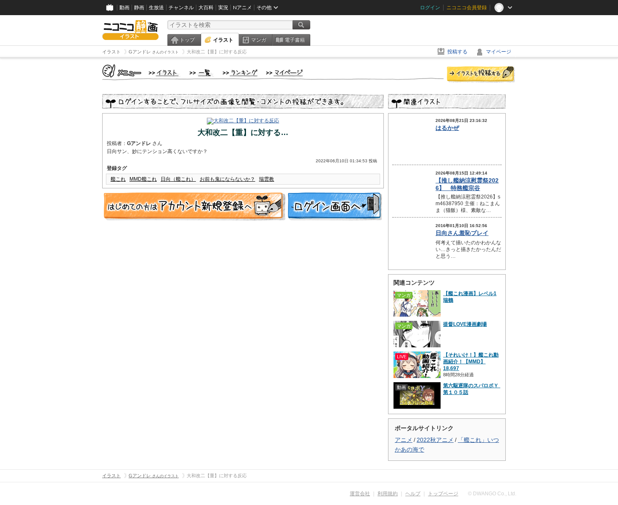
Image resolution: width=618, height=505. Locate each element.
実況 (223, 7)
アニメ (403, 439)
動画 (124, 7)
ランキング (240, 73)
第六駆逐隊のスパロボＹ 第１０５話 (471, 389)
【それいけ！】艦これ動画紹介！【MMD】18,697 (471, 361)
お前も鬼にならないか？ (227, 179)
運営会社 (360, 494)
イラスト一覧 (201, 73)
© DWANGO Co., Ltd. (492, 494)
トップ (187, 40)
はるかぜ (447, 127)
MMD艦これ (143, 179)
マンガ (258, 40)
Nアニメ (242, 7)
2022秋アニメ (435, 439)
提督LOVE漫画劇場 (465, 324)
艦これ (118, 179)
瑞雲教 (266, 179)
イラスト (223, 40)
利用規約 (388, 494)
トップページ (443, 494)
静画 (139, 7)
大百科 (206, 7)
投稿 (481, 74)
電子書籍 (295, 40)
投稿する (457, 52)
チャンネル (181, 7)
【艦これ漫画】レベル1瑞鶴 (470, 297)
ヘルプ (412, 494)
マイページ (498, 52)
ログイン (430, 7)
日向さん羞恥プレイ (462, 233)
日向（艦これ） (178, 179)
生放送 (156, 7)
